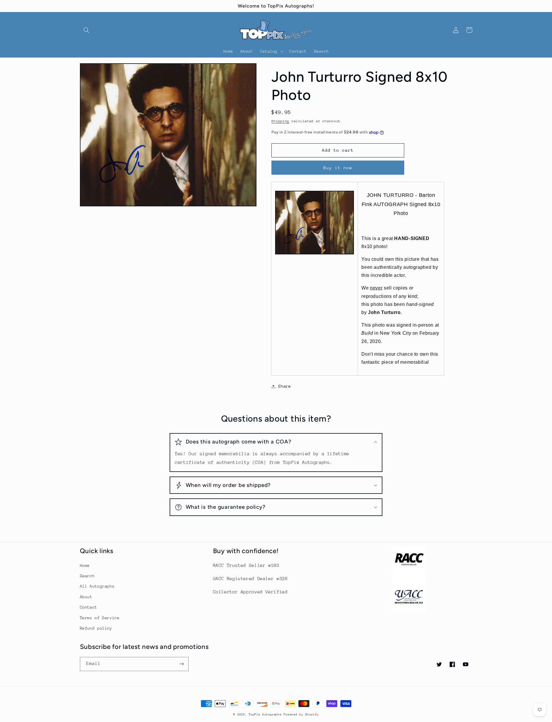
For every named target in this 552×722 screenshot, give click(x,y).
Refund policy (96, 628)
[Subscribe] (181, 664)
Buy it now (337, 167)
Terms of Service (100, 618)
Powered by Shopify (301, 714)
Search (87, 576)
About (86, 597)
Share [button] (284, 386)
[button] (86, 30)
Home (85, 565)
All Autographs (97, 586)
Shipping (280, 121)
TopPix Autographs (265, 714)
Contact (88, 607)
